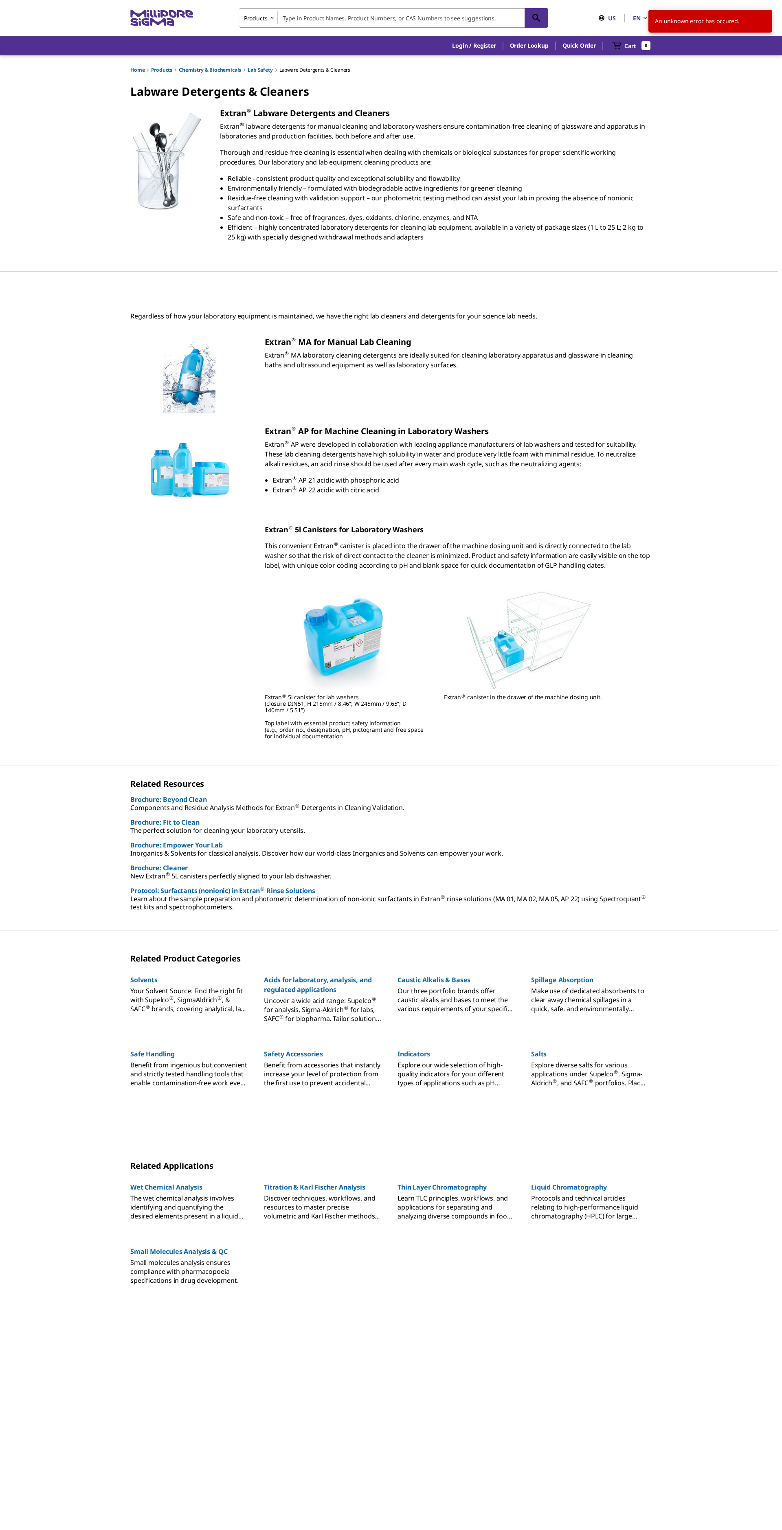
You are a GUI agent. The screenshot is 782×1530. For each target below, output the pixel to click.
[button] (474, 46)
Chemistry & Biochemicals (210, 69)
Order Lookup (529, 45)
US (612, 18)
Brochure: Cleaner (159, 868)
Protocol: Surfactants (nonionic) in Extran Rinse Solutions (222, 891)
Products (161, 69)
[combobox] (393, 18)
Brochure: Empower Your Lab (176, 845)
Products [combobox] (256, 18)
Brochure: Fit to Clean (164, 822)
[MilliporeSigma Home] (161, 18)
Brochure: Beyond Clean (168, 799)
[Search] (536, 18)
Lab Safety (260, 69)
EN (637, 18)
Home (137, 69)
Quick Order (579, 45)
